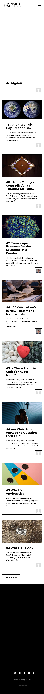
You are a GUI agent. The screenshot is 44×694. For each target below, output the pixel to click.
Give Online (22, 669)
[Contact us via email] (22, 597)
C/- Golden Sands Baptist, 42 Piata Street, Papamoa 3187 (22, 649)
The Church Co (22, 685)
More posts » (11, 577)
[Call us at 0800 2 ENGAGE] (22, 616)
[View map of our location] (22, 636)
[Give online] (22, 656)
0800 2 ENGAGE (22, 629)
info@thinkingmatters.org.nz (22, 610)
